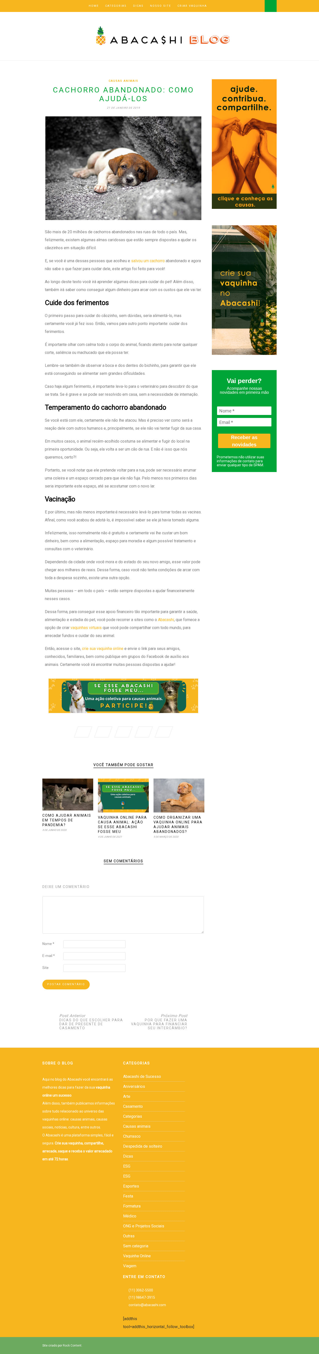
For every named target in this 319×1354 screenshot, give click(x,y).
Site (45, 968)
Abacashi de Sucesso (142, 1076)
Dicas (138, 5)
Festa (128, 1196)
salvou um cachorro (148, 260)
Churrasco (132, 1136)
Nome (48, 944)
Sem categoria (135, 1246)
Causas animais (123, 80)
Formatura (132, 1206)
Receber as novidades (244, 441)
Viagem (129, 1266)
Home (94, 5)
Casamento (133, 1106)
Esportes (131, 1186)
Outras (129, 1236)
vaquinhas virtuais (86, 627)
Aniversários (134, 1086)
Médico (129, 1216)
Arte (126, 1096)
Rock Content (72, 1345)
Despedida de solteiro (142, 1146)
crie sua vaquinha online (102, 648)
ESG (126, 1166)
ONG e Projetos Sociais (143, 1226)
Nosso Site (160, 5)
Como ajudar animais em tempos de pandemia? (66, 820)
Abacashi (166, 619)
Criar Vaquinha (192, 5)
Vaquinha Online (137, 1256)
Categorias (116, 5)
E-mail (48, 956)
